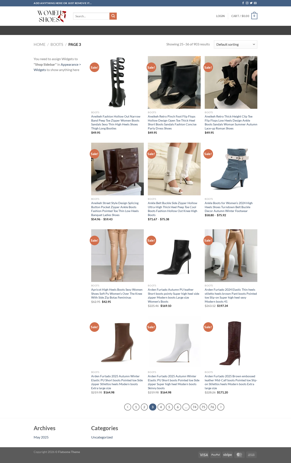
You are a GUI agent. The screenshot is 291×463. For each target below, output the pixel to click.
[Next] (221, 407)
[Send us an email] (255, 3)
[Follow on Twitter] (251, 3)
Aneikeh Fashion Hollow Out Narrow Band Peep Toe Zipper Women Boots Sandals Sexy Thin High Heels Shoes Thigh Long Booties (115, 122)
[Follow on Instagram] (247, 3)
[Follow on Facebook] (243, 3)
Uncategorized (102, 437)
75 (203, 407)
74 (194, 407)
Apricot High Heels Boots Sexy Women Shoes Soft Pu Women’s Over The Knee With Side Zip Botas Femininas (117, 293)
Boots (56, 44)
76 (212, 407)
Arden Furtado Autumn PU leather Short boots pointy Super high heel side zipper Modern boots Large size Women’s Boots (173, 295)
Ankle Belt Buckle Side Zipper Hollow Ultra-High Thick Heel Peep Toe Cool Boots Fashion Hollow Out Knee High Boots (172, 209)
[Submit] (113, 16)
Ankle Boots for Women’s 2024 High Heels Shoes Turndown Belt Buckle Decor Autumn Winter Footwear (229, 207)
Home (39, 44)
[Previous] (127, 407)
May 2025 (41, 437)
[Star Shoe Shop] (50, 16)
